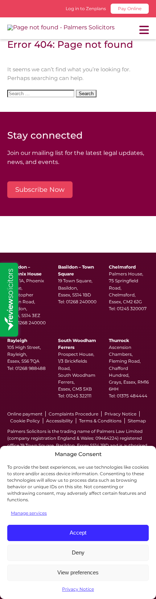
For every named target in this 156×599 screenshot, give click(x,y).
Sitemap (137, 420)
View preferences (78, 572)
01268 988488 (30, 368)
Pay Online (129, 8)
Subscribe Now (40, 190)
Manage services (29, 513)
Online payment (24, 414)
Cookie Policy (25, 420)
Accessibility (59, 420)
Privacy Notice (78, 589)
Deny (78, 552)
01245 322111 (78, 395)
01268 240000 (30, 322)
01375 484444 (132, 395)
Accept (78, 533)
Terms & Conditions (100, 420)
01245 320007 (132, 308)
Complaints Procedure (73, 414)
